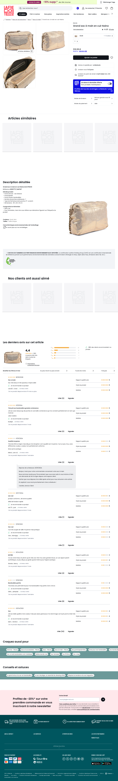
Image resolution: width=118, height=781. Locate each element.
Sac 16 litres (66, 654)
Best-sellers (92, 14)
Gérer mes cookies (57, 775)
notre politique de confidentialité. (88, 709)
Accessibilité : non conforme (11, 777)
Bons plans (48, 14)
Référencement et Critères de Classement (45, 773)
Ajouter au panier (90, 58)
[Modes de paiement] (92, 103)
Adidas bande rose (41, 654)
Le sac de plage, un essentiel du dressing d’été (50, 675)
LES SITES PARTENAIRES (97, 734)
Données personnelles (44, 775)
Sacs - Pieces (47, 650)
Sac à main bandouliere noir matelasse (19, 654)
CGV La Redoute (8, 773)
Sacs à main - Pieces (61, 650)
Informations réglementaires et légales (67, 773)
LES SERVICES (37, 734)
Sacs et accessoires (19, 19)
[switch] (96, 84)
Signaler (71, 398)
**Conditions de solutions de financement (88, 775)
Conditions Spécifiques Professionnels (88, 773)
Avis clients (14, 775)
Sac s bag (76, 654)
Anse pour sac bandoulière (97, 650)
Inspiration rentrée (62, 14)
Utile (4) (61, 573)
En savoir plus (109, 760)
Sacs (29, 19)
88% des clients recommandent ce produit (98, 348)
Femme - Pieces (12, 650)
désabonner (86, 708)
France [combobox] (110, 773)
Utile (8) (61, 601)
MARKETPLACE (95, 738)
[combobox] (54, 371)
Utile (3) (61, 462)
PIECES (75, 23)
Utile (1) (61, 517)
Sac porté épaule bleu (79, 650)
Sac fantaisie (55, 654)
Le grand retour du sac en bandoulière (19, 675)
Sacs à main (37, 19)
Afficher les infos (59, 746)
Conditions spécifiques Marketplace (23, 773)
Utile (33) (60, 631)
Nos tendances (79, 14)
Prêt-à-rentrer (35, 14)
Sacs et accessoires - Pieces (30, 650)
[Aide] (112, 103)
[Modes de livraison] (92, 98)
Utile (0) (61, 398)
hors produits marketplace (91, 84)
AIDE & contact (8, 734)
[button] (112, 8)
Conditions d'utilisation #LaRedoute (28, 775)
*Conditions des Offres (69, 775)
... (3, 19)
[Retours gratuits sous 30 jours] (112, 98)
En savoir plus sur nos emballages (16, 227)
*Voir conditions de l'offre (67, 704)
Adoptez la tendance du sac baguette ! (81, 675)
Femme (8, 19)
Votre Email (63, 696)
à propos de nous (67, 734)
